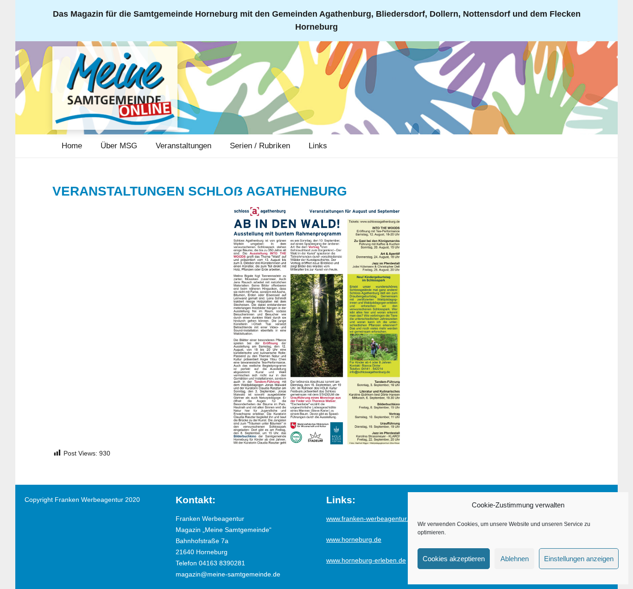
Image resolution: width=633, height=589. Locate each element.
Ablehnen (514, 559)
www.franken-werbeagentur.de (371, 518)
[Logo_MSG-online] (114, 88)
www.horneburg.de (353, 539)
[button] (144, 146)
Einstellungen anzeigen (579, 559)
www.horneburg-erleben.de (366, 560)
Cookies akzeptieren (454, 559)
